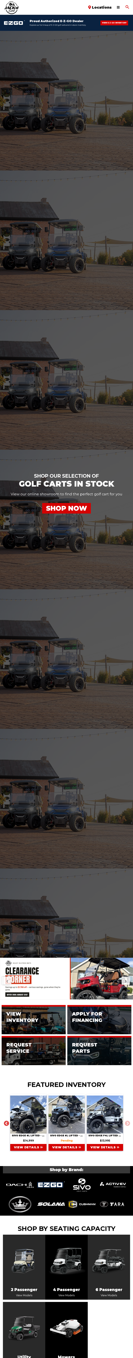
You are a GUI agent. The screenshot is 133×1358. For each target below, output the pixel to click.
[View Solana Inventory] (51, 1204)
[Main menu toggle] (118, 7)
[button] (127, 7)
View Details (27, 1147)
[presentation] (6, 981)
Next (126, 1122)
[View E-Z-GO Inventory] (51, 1185)
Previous (5, 1122)
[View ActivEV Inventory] (113, 1185)
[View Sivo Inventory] (82, 1185)
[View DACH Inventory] (20, 1185)
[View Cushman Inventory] (82, 1204)
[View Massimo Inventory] (113, 1204)
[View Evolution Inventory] (20, 1204)
